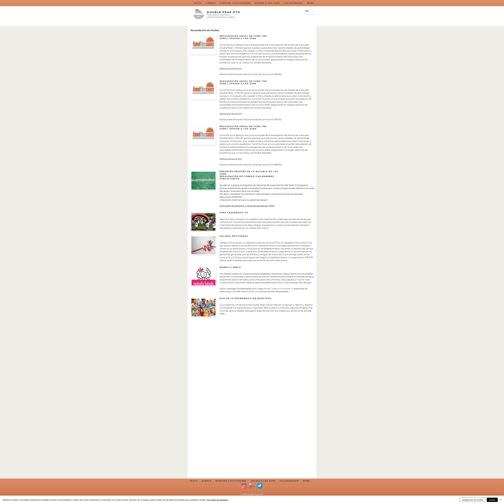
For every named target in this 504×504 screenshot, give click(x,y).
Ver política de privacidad (217, 499)
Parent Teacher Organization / (218, 15)
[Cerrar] (500, 500)
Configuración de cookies (472, 499)
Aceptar (492, 499)
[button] (211, 3)
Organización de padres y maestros (221, 17)
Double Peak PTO (223, 12)
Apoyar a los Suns (243, 38)
